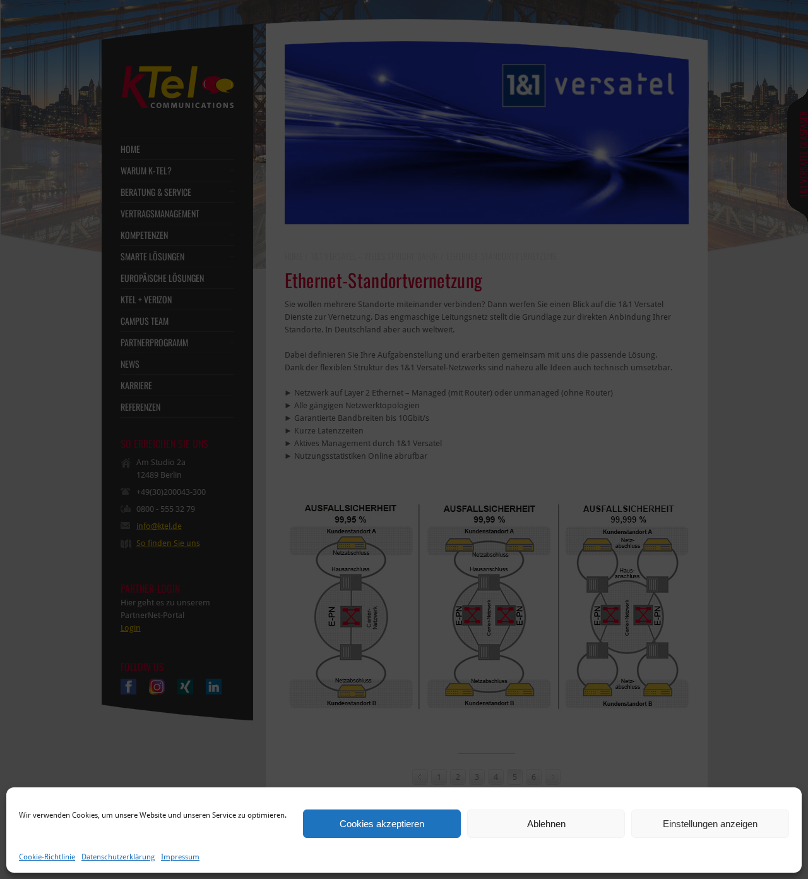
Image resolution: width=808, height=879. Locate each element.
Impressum (180, 856)
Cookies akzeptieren (382, 823)
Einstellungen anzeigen (710, 823)
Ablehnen (546, 823)
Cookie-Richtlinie (47, 856)
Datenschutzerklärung (118, 856)
